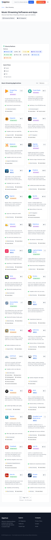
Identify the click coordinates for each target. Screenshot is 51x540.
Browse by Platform (9, 18)
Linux (26, 51)
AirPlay (35, 356)
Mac (18, 51)
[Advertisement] (25, 34)
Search (31, 2)
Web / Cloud (37, 51)
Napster (12, 196)
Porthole (12, 330)
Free (6, 73)
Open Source (8, 76)
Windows (8, 51)
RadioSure (36, 224)
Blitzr (34, 302)
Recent (7, 71)
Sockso (35, 276)
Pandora (35, 170)
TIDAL (11, 390)
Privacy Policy (38, 521)
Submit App (41, 2)
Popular (7, 68)
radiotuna (36, 330)
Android (8, 54)
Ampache (12, 118)
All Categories (22, 18)
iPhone (18, 54)
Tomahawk (13, 446)
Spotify (35, 196)
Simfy (11, 276)
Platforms (21, 523)
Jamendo (12, 250)
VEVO (34, 390)
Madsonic (12, 144)
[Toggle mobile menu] (47, 2)
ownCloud (13, 356)
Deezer (35, 118)
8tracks (35, 474)
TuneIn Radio (37, 90)
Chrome (36, 54)
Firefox (8, 57)
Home (3, 7)
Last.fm (35, 446)
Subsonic (12, 224)
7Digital (12, 416)
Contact (37, 523)
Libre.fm (12, 474)
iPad (27, 54)
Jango (11, 170)
